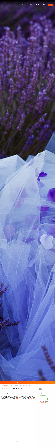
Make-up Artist (6, 385)
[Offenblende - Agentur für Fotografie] (14, 5)
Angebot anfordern (43, 398)
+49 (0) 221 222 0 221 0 (43, 402)
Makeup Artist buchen (19, 398)
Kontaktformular (43, 395)
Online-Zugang (33, 398)
